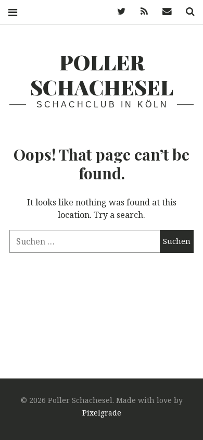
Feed (140, 12)
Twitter (117, 12)
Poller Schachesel (101, 74)
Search (186, 12)
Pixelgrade (101, 413)
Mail (163, 12)
